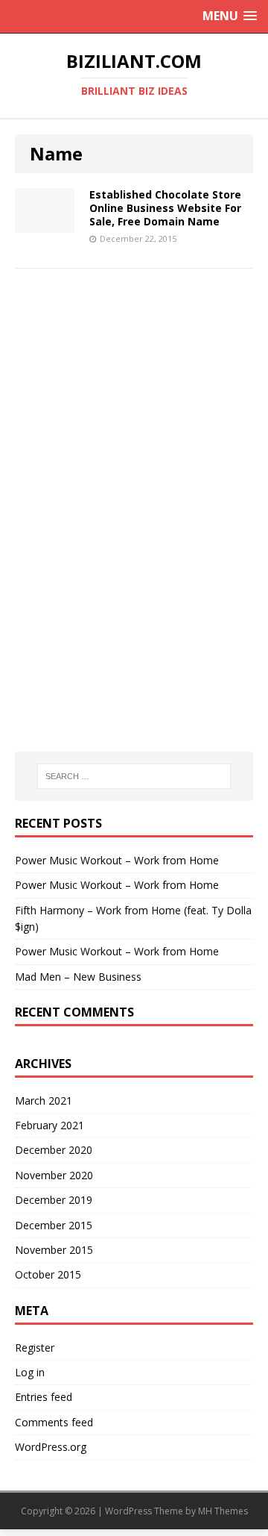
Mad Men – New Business (78, 977)
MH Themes (223, 1511)
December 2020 (53, 1150)
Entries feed (43, 1397)
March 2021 (43, 1100)
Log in (30, 1372)
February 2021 (49, 1125)
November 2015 (54, 1250)
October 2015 (48, 1274)
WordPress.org (50, 1447)
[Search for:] (134, 776)
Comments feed (54, 1422)
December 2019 (53, 1200)
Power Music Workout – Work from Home (117, 860)
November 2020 (54, 1175)
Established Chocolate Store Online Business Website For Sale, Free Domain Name (165, 207)
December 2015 (53, 1225)
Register (34, 1347)
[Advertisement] (134, 392)
